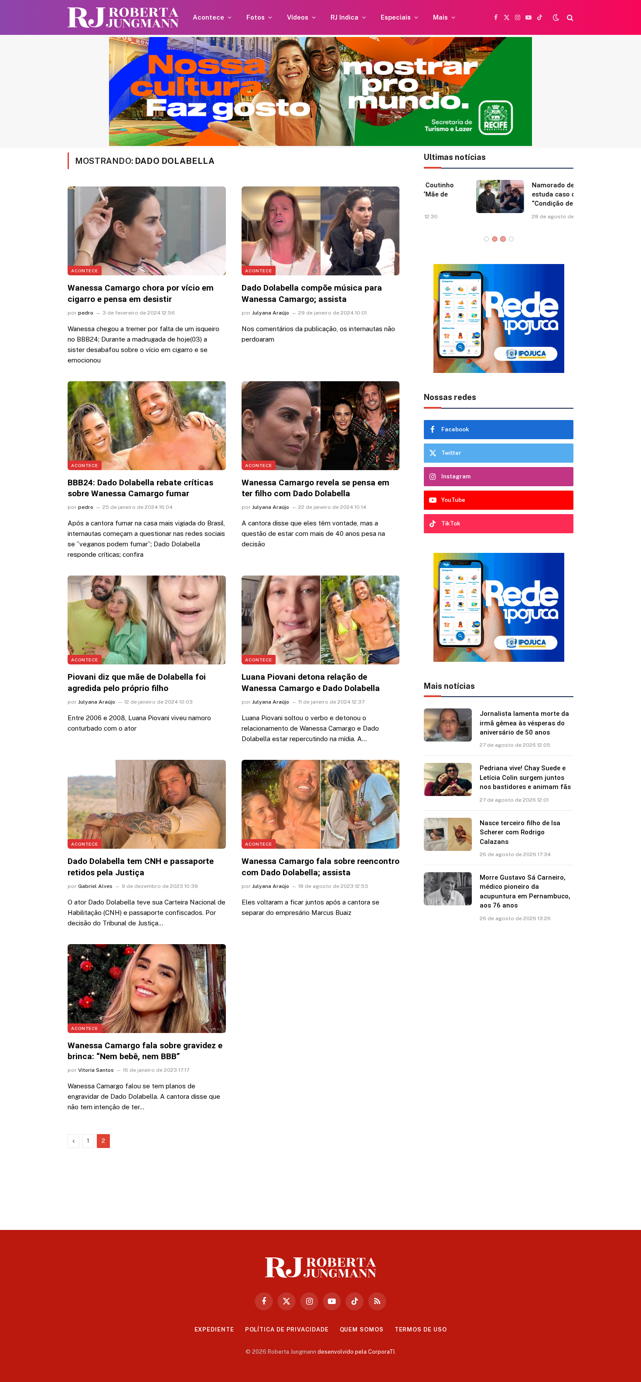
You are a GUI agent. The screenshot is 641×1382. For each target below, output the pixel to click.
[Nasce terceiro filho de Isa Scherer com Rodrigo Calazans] (448, 834)
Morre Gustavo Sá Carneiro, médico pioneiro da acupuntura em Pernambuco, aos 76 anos (525, 891)
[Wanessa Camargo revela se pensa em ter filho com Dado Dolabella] (321, 425)
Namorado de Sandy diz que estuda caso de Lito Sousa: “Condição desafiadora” (523, 194)
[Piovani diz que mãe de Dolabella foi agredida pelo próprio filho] (147, 620)
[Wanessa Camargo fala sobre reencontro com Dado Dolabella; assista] (321, 804)
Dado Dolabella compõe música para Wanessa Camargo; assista (312, 293)
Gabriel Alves (95, 886)
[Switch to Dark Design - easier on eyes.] (556, 17)
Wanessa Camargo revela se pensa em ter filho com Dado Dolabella (315, 488)
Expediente (214, 1329)
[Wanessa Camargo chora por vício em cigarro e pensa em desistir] (147, 230)
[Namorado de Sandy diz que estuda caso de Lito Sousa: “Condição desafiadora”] (448, 196)
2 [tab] (495, 239)
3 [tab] (503, 239)
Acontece (208, 17)
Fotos (255, 17)
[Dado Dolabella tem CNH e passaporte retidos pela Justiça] (147, 804)
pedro (85, 313)
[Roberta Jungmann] (123, 18)
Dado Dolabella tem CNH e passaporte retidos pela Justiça (141, 866)
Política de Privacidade (287, 1329)
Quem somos (362, 1329)
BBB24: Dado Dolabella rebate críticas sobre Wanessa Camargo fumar (140, 488)
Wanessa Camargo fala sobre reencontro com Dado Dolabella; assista (320, 866)
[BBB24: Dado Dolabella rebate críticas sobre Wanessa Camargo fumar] (147, 425)
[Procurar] (569, 17)
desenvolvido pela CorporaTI (356, 1351)
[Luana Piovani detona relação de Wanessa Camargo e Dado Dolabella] (321, 620)
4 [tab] (511, 239)
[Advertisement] (498, 1072)
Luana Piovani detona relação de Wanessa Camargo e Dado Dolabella (311, 682)
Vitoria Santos (96, 1070)
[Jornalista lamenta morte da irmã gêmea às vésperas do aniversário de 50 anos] (448, 725)
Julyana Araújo (270, 313)
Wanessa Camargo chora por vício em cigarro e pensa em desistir (141, 293)
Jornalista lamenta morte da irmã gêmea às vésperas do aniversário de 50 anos (524, 723)
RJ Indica (344, 17)
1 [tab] (486, 239)
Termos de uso (421, 1329)
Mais (440, 17)
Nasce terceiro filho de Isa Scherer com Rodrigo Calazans (520, 832)
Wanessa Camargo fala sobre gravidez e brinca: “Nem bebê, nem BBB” (145, 1051)
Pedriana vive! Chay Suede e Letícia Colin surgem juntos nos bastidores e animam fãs (525, 777)
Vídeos (297, 17)
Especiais (396, 17)
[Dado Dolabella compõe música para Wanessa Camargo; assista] (321, 230)
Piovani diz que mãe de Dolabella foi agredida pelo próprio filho (137, 682)
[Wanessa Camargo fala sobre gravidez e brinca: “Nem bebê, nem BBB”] (147, 988)
